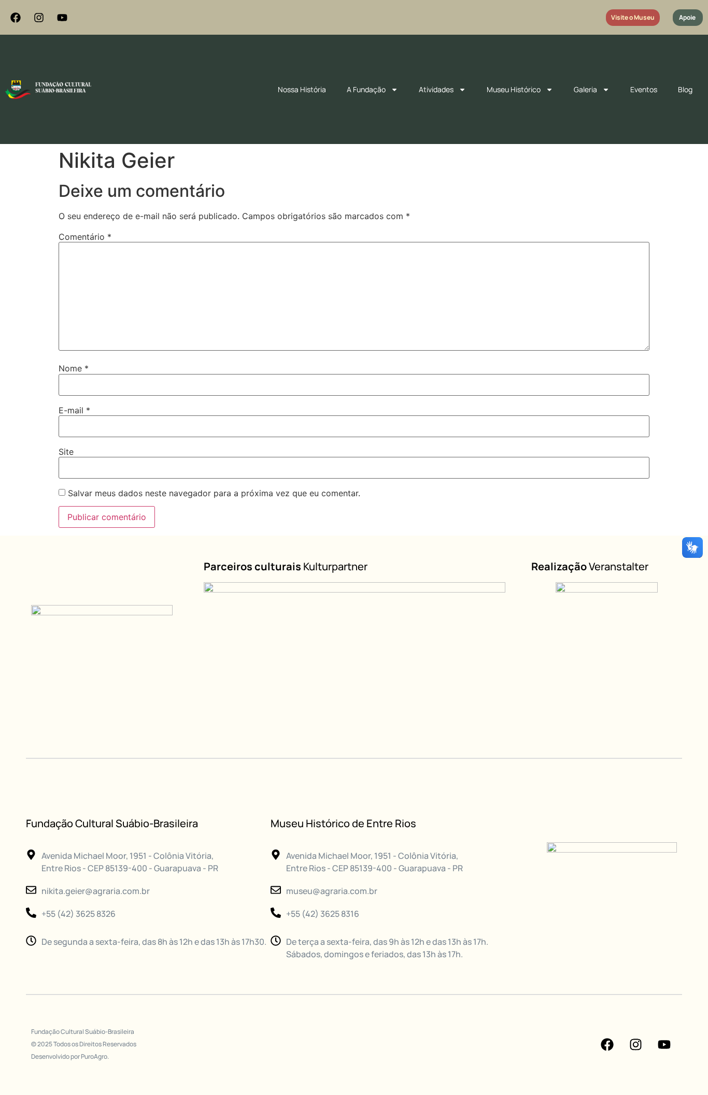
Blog (685, 89)
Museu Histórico (514, 89)
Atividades (436, 89)
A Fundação (366, 89)
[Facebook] (15, 17)
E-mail (74, 410)
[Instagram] (39, 17)
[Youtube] (62, 17)
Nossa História (302, 89)
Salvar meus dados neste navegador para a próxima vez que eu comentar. (214, 493)
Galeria (585, 89)
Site (66, 452)
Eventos (643, 89)
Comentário (85, 237)
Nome (74, 368)
